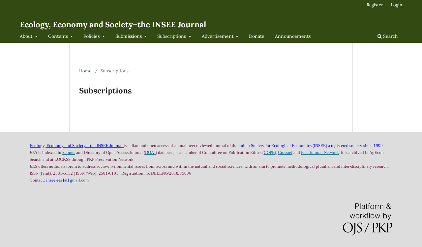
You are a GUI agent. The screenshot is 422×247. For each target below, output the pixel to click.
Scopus (68, 152)
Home (85, 71)
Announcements (293, 36)
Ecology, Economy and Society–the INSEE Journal (113, 24)
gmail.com (79, 180)
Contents (58, 36)
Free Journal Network (320, 152)
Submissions (129, 36)
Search (390, 36)
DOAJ (150, 152)
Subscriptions (172, 36)
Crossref (285, 152)
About (27, 36)
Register (375, 5)
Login (396, 5)
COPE (269, 152)
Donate (256, 36)
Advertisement (218, 36)
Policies (92, 36)
